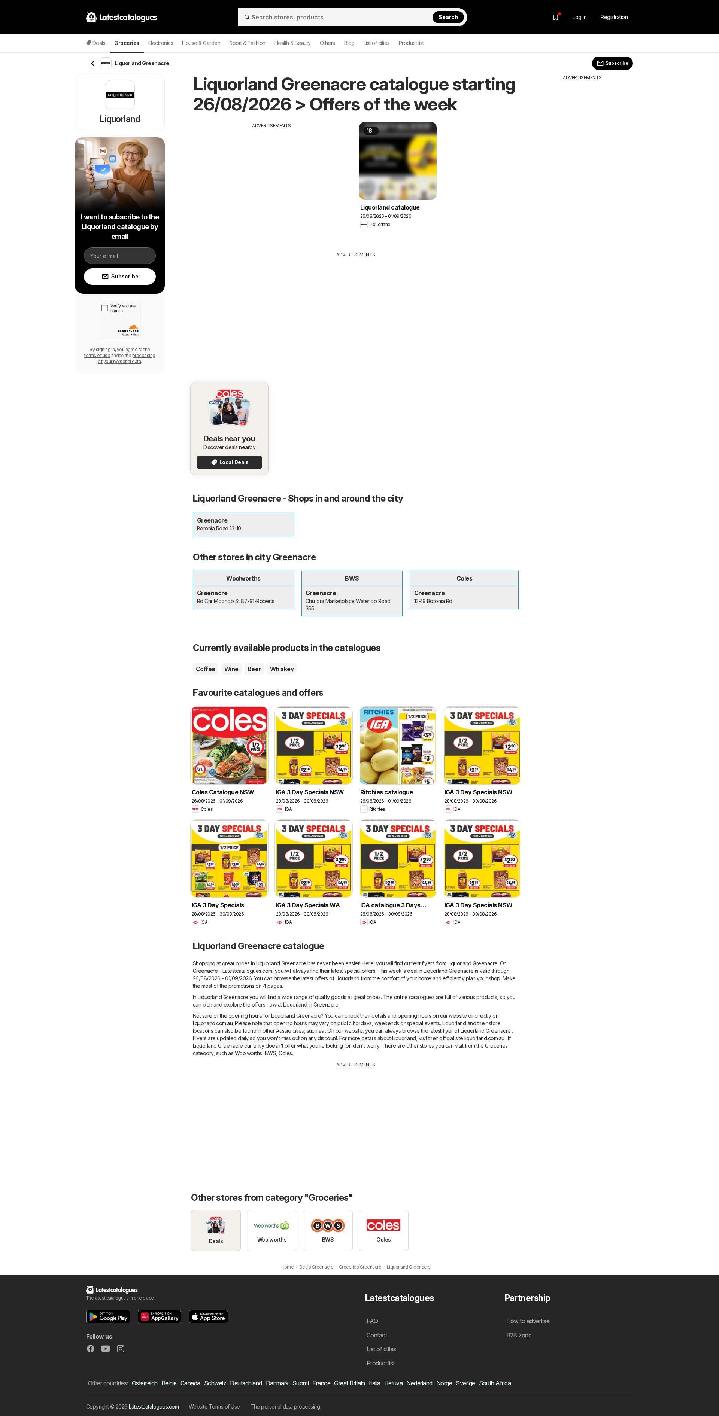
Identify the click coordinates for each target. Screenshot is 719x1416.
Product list (411, 43)
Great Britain (349, 1383)
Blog (349, 43)
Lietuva (393, 1383)
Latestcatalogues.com (154, 1406)
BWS (270, 1053)
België (169, 1383)
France (321, 1383)
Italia (374, 1383)
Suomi (300, 1383)
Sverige (465, 1383)
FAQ (372, 1321)
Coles (285, 1053)
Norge (444, 1383)
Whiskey (282, 669)
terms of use (97, 355)
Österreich (145, 1383)
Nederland (419, 1383)
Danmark (277, 1383)
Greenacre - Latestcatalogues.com (232, 971)
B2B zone (519, 1335)
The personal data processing (285, 1406)
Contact (377, 1335)
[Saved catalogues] (556, 17)
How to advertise (528, 1321)
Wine (231, 669)
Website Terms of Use (214, 1406)
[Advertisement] (271, 181)
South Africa (495, 1383)
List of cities (377, 43)
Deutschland (246, 1383)
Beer (254, 669)
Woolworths (248, 1053)
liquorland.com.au (213, 1023)
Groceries (496, 1045)
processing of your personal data (126, 358)
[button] (108, 1316)
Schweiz (215, 1383)
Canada (190, 1383)
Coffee (205, 669)
